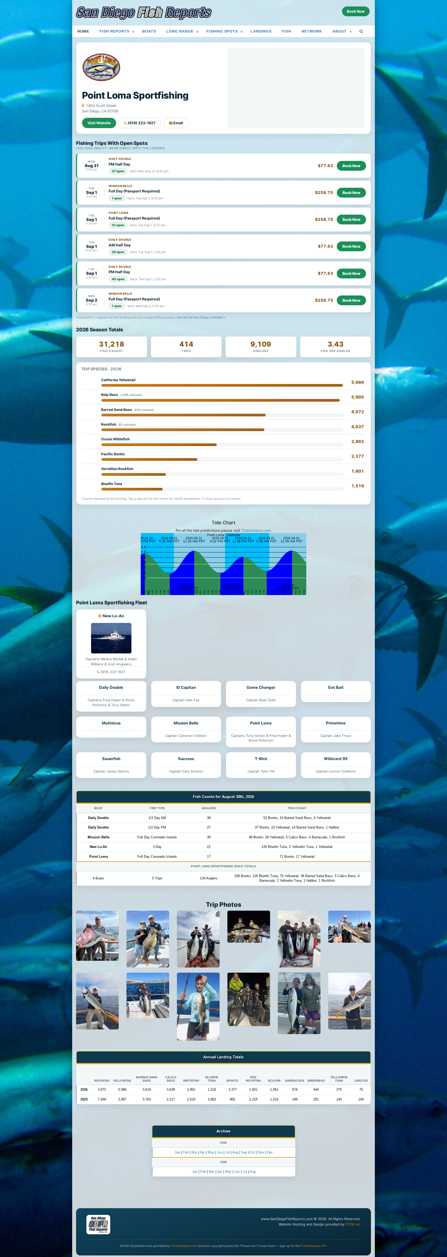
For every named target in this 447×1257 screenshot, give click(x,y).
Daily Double (111, 687)
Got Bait (336, 687)
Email (178, 123)
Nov (261, 1152)
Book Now (351, 165)
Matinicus (111, 723)
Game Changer (261, 687)
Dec (270, 1152)
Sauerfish (111, 758)
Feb (186, 1152)
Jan (177, 1152)
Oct (252, 1152)
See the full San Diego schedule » (201, 317)
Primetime (336, 723)
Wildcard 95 (336, 758)
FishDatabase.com (184, 1246)
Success (186, 758)
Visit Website (99, 123)
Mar (194, 1152)
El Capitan (186, 687)
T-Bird (261, 758)
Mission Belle (186, 723)
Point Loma (261, 723)
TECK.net (353, 1224)
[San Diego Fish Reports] (144, 13)
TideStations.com (256, 530)
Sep (244, 1152)
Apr (202, 1152)
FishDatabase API (313, 1246)
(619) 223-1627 (141, 123)
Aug (235, 1152)
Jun (219, 1152)
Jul (227, 1152)
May (211, 1152)
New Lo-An (113, 615)
